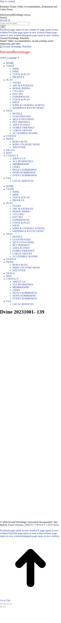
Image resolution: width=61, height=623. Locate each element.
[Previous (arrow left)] (1, 606)
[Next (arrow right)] (4, 606)
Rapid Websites (15, 525)
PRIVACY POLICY (35, 525)
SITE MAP (53, 525)
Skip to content (7, 1)
